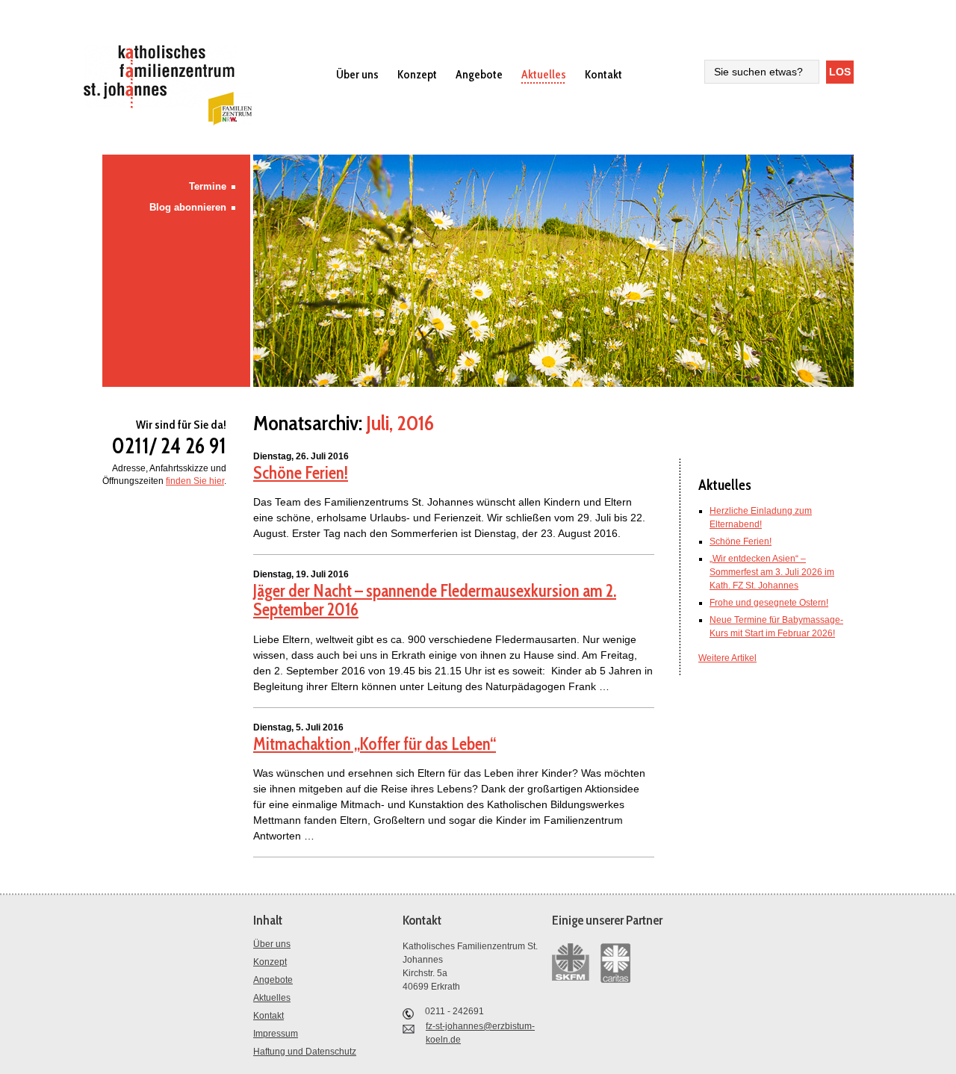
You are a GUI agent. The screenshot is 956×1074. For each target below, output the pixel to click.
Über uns (357, 74)
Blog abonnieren (187, 207)
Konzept (417, 74)
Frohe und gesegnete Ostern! (769, 602)
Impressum (275, 1033)
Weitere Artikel (727, 658)
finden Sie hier (195, 481)
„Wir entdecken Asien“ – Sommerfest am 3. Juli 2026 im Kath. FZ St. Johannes (772, 572)
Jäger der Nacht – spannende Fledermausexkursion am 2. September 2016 (434, 600)
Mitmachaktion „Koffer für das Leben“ (374, 743)
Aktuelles (543, 74)
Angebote (479, 74)
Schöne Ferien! (300, 472)
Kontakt (603, 74)
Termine (207, 186)
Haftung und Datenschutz (304, 1051)
